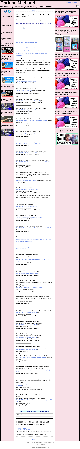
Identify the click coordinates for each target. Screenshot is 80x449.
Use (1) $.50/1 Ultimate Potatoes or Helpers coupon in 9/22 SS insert (34, 161)
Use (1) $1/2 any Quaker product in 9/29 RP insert (29, 152)
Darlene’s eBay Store (6, 16)
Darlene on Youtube (6, 21)
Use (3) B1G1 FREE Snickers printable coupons (29, 287)
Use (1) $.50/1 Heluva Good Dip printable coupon (29, 217)
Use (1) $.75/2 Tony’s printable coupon (26, 206)
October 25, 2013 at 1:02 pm (24, 429)
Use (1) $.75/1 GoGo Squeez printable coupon (28, 110)
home (33, 10)
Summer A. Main (21, 428)
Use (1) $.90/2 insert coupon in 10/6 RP (26, 312)
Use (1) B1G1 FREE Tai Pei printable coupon (28, 189)
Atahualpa (46, 447)
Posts (69, 2)
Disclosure (43, 444)
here (46, 50)
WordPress (40, 447)
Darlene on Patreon (6, 29)
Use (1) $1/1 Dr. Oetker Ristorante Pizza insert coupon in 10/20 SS (33, 227)
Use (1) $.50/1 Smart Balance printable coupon (28, 300)
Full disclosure (24, 25)
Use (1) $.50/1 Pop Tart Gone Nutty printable (28, 133)
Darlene (24, 20)
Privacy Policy (37, 444)
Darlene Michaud (17, 2)
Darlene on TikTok (6, 25)
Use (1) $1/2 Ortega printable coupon (26, 81)
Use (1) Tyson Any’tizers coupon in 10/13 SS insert (29, 143)
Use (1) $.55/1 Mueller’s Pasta (24, 90)
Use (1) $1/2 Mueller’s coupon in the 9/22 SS (28, 100)
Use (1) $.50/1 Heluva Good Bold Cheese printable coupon (32, 120)
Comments (76, 2)
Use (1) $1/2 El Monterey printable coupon (27, 273)
